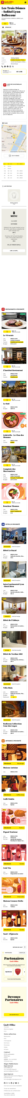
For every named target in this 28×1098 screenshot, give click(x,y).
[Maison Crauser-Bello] (14, 893)
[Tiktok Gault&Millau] (13, 1083)
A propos (6, 1027)
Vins (5, 1038)
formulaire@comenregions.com (12, 1079)
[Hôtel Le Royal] (14, 544)
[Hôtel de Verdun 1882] (14, 647)
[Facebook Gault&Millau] (4, 1083)
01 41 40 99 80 (13, 1059)
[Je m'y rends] (14, 140)
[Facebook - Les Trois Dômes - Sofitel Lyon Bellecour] (8, 66)
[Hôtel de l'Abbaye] (14, 613)
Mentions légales (8, 1029)
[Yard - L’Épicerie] (14, 926)
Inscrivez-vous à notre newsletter (13, 1085)
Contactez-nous (8, 1061)
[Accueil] (9, 1)
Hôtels (5, 1047)
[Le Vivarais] (14, 329)
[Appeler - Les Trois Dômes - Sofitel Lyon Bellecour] (3, 66)
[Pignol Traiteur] (14, 825)
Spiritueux (6, 1043)
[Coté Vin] (14, 860)
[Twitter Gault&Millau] (9, 1083)
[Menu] (25, 2)
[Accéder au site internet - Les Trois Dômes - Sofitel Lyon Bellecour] (5, 66)
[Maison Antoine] (14, 759)
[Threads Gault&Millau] (18, 1083)
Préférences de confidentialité (12, 1090)
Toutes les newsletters (10, 1088)
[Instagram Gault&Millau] (7, 1083)
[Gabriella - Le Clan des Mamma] (14, 428)
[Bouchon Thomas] (14, 499)
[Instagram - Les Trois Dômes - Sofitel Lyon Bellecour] (10, 66)
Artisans (6, 1049)
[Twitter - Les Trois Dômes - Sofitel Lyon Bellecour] (13, 66)
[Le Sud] (14, 396)
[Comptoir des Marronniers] (14, 464)
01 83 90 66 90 (8, 1077)
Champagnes (7, 1040)
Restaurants (7, 1036)
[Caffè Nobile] (14, 791)
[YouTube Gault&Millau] (16, 1083)
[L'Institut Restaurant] (14, 363)
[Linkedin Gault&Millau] (11, 1083)
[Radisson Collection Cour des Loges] (14, 718)
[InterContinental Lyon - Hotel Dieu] (14, 578)
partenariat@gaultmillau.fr (11, 1071)
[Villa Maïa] (14, 682)
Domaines (6, 1045)
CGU (5, 1031)
